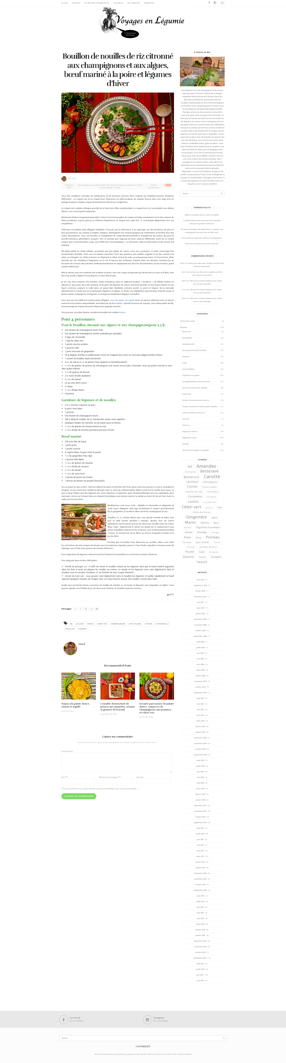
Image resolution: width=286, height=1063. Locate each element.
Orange (202, 532)
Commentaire (67, 751)
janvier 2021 (200, 613)
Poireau (82, 629)
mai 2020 (200, 659)
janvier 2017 (200, 867)
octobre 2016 (200, 884)
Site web (139, 777)
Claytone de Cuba (194, 491)
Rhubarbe (214, 552)
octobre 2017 (200, 817)
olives (188, 532)
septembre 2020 (200, 636)
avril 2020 (200, 664)
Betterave (209, 471)
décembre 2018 (200, 738)
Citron (148, 624)
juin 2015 (199, 975)
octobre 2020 (200, 630)
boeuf (90, 624)
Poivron (217, 542)
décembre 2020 (200, 619)
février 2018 (200, 794)
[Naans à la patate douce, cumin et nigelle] (78, 687)
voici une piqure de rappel (122, 300)
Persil (198, 537)
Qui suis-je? (118, 3)
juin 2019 (200, 704)
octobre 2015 (200, 952)
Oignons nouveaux (208, 527)
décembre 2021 (200, 596)
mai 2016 (200, 913)
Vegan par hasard (189, 431)
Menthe (205, 522)
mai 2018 (200, 777)
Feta (219, 507)
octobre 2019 (200, 687)
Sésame (188, 557)
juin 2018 (200, 771)
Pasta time (105, 185)
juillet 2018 (200, 766)
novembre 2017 (200, 811)
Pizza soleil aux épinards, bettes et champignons (202, 238)
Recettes (76, 3)
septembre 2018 (200, 755)
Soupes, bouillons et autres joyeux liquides (121, 186)
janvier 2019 (200, 732)
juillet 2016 (200, 901)
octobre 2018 (200, 749)
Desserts (186, 356)
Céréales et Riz (188, 344)
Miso (216, 522)
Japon (215, 517)
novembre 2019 (200, 681)
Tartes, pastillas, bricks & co (193, 413)
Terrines (185, 419)
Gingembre (196, 517)
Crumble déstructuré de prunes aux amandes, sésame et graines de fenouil (117, 706)
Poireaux (187, 542)
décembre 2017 (200, 805)
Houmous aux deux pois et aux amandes (201, 243)
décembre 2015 (200, 941)
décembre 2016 (200, 873)
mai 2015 (200, 980)
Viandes (117, 187)
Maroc (190, 522)
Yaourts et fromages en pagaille (195, 450)
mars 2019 (200, 721)
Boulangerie (187, 338)
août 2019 (200, 698)
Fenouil (209, 508)
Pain (187, 537)
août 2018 (200, 760)
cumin (193, 501)
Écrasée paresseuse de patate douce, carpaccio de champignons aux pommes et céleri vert (156, 708)
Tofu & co (186, 425)
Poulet (190, 551)
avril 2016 (200, 918)
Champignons (118, 624)
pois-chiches (202, 542)
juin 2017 (200, 839)
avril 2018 (200, 783)
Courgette (211, 497)
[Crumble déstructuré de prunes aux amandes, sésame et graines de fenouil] (117, 687)
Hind (74, 178)
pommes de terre (208, 547)
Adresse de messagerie (109, 777)
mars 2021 (200, 608)
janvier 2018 (200, 800)
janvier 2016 (200, 935)
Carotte (212, 476)
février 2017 (200, 862)
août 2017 (200, 828)
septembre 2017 (200, 822)
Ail (71, 624)
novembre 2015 (200, 946)
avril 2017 (200, 851)
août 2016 (200, 896)
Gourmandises (188, 369)
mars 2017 (200, 856)
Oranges (215, 532)
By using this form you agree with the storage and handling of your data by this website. (101, 789)
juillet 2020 (200, 647)
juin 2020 (200, 653)
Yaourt (202, 562)
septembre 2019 (200, 692)
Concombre (213, 491)
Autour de (186, 331)
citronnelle (162, 624)
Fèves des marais (202, 512)
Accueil (64, 3)
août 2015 (200, 963)
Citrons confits (209, 487)
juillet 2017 (200, 834)
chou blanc (135, 624)
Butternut (191, 477)
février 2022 (200, 591)
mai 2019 (200, 709)
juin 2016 (200, 907)
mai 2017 (200, 845)
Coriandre (195, 496)
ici (120, 312)
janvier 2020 (200, 675)
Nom (64, 777)
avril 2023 (200, 580)
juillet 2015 (200, 969)
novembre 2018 (200, 743)
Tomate (202, 557)
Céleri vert (191, 507)
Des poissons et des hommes (194, 350)
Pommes (191, 547)
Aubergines (190, 472)
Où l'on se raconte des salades (194, 388)
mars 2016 (200, 924)
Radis (202, 552)
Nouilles (70, 629)
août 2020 (200, 642)
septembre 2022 (200, 585)
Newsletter (149, 3)
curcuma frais (209, 502)
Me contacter (134, 3)
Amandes (206, 466)
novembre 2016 (200, 879)
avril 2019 (200, 715)
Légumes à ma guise (91, 185)
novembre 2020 (200, 625)
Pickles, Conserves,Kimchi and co (195, 400)
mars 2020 (200, 670)
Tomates (215, 556)
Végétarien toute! (189, 437)
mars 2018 (200, 788)
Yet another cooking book (96, 3)
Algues (80, 624)
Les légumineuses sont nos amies (196, 381)
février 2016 (200, 930)
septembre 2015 (199, 958)
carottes (102, 624)
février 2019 (200, 726)
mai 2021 (200, 602)
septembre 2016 (200, 890)
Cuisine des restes (187, 321)
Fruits (184, 363)
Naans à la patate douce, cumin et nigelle (75, 705)
